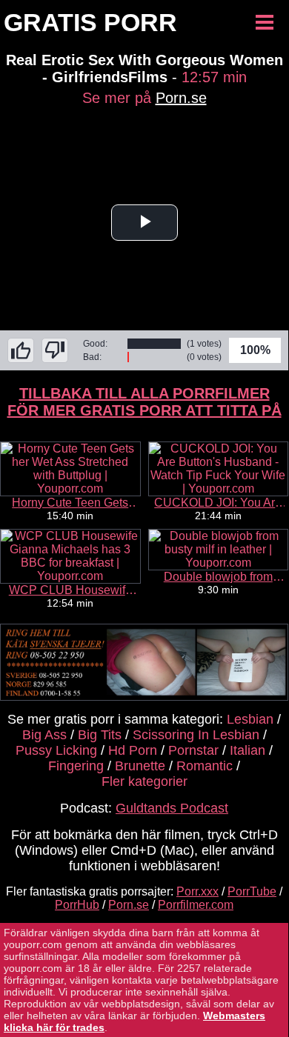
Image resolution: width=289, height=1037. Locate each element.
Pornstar (193, 750)
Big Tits (100, 734)
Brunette (140, 765)
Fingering (76, 765)
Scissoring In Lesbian (196, 734)
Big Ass (44, 734)
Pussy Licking (56, 750)
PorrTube (251, 891)
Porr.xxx (197, 891)
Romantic (204, 765)
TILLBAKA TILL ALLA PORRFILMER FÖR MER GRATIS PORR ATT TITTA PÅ (144, 402)
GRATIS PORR (90, 22)
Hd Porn (132, 750)
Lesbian (250, 719)
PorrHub (77, 904)
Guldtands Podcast (172, 808)
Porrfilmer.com (195, 904)
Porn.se (181, 98)
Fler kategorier (144, 781)
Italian (247, 750)
